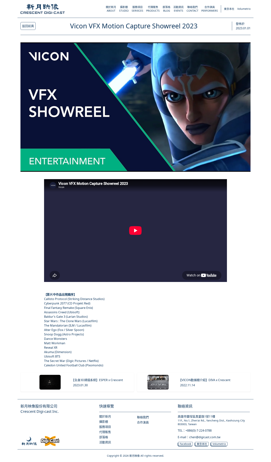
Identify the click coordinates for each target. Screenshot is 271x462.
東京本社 (229, 9)
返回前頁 (28, 26)
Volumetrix (244, 9)
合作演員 (143, 422)
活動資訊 (105, 442)
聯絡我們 (143, 417)
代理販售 (105, 432)
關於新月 (105, 416)
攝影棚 (103, 422)
